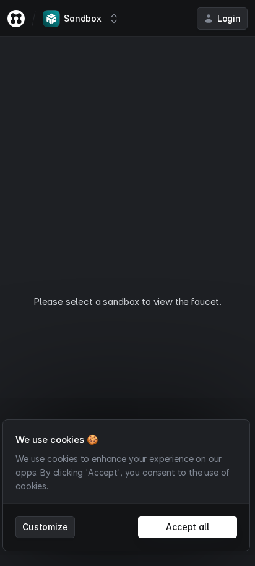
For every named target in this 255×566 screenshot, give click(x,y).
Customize (45, 526)
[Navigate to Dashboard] (16, 18)
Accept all (187, 526)
